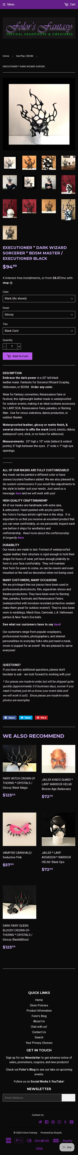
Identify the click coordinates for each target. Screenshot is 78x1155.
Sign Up (68, 1097)
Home (6, 56)
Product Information (39, 1010)
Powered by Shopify (51, 1132)
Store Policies (39, 1005)
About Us (39, 1021)
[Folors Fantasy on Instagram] (59, 1122)
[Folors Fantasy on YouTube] (71, 1122)
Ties (5, 324)
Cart (72, 4)
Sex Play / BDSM (24, 56)
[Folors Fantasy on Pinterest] (53, 1122)
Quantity (8, 340)
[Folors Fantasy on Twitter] (40, 1122)
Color (6, 291)
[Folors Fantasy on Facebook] (47, 1122)
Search (39, 1037)
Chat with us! (39, 1026)
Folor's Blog (39, 1016)
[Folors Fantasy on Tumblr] (65, 1122)
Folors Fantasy (29, 1132)
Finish (6, 307)
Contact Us (39, 1032)
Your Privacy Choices (39, 1043)
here (18, 493)
